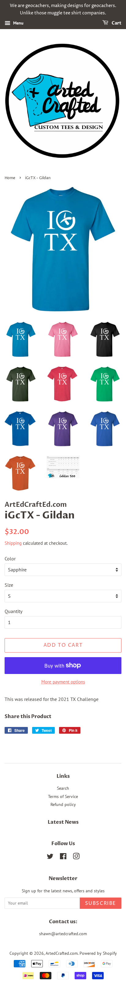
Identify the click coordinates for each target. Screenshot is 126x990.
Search (63, 788)
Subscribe (100, 903)
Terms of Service (63, 796)
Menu (18, 23)
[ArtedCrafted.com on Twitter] (50, 857)
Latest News (63, 822)
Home (10, 178)
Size (9, 585)
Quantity (13, 611)
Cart (116, 23)
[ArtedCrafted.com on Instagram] (76, 857)
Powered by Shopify (98, 953)
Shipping (13, 543)
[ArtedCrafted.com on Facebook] (63, 857)
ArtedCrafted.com (62, 953)
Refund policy (63, 804)
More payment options (63, 682)
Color (10, 558)
